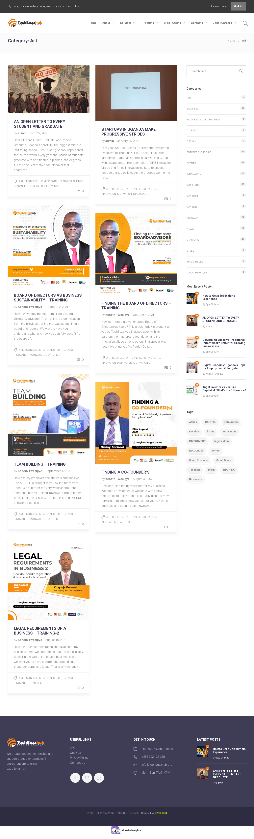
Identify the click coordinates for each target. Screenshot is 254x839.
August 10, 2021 (55, 640)
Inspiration (124, 362)
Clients (78, 181)
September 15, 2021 (59, 471)
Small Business (198, 460)
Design (18, 186)
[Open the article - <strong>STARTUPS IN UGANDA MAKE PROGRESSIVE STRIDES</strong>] (115, 93)
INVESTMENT (197, 441)
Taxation (194, 469)
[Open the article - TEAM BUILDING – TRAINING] (28, 415)
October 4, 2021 (143, 315)
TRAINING (229, 469)
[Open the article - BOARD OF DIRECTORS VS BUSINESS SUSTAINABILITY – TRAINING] (28, 246)
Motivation (124, 193)
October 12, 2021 (56, 307)
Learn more (219, 6)
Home (92, 22)
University (195, 479)
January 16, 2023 (128, 141)
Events (54, 186)
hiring (211, 431)
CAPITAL (210, 421)
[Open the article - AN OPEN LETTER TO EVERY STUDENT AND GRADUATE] (28, 89)
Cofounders (231, 421)
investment (194, 196)
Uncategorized (197, 272)
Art (21, 181)
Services (126, 22)
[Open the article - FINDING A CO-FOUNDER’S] (115, 423)
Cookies (75, 753)
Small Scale (223, 460)
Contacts (197, 22)
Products (147, 22)
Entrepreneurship (36, 186)
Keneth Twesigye (30, 307)
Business (31, 181)
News (190, 228)
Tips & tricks (195, 261)
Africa (193, 421)
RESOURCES (196, 450)
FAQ (72, 748)
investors (193, 206)
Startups (139, 193)
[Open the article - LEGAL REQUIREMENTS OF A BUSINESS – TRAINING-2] (28, 579)
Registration (221, 441)
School (216, 450)
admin (22, 133)
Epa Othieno (212, 304)
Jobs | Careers (222, 22)
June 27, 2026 (39, 133)
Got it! (238, 6)
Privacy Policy (79, 758)
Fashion (194, 431)
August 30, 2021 (143, 479)
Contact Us (77, 762)
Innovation (108, 193)
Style (190, 250)
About (106, 22)
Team (211, 469)
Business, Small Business (55, 181)
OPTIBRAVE (161, 813)
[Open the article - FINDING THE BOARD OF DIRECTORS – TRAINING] (115, 254)
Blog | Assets (172, 22)
